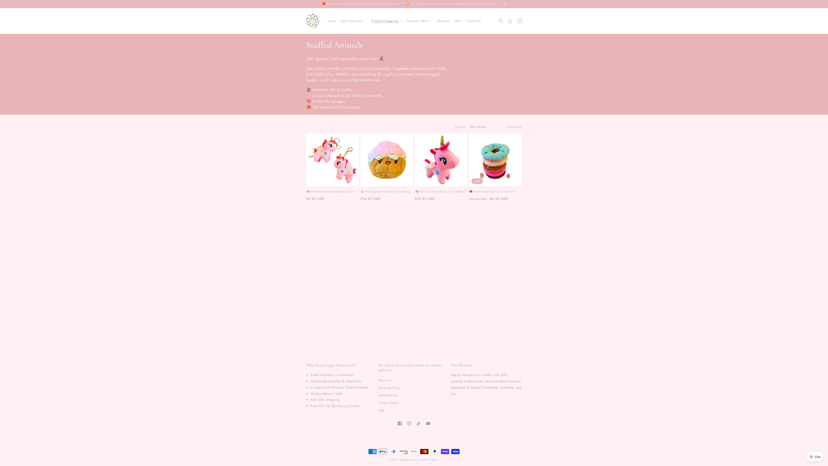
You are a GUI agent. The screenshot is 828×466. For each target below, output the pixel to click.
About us (385, 380)
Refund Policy (388, 395)
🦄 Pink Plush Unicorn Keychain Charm (330, 191)
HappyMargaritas (408, 459)
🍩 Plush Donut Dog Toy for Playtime (492, 191)
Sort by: (460, 126)
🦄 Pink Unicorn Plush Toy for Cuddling (440, 191)
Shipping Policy (390, 388)
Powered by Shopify (428, 459)
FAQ (382, 410)
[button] (354, 20)
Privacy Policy (388, 403)
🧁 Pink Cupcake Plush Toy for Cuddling (386, 191)
